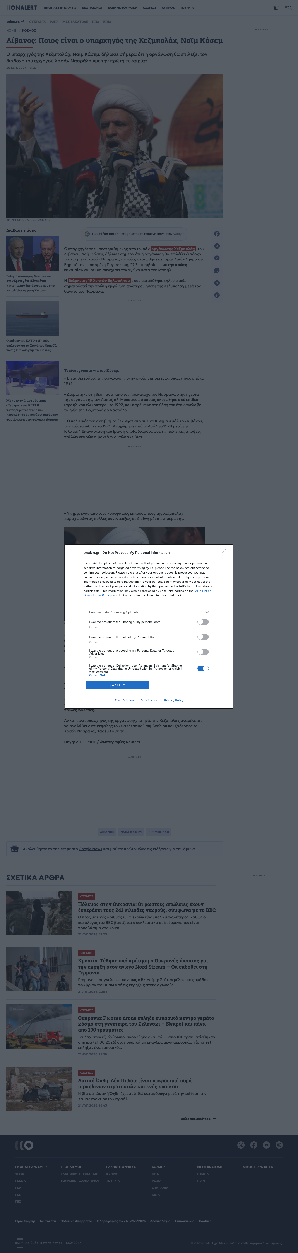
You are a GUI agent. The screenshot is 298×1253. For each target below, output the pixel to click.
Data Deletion (124, 700)
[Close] (224, 553)
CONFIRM (118, 684)
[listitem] (149, 612)
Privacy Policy (173, 700)
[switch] (203, 622)
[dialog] (149, 627)
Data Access (149, 700)
